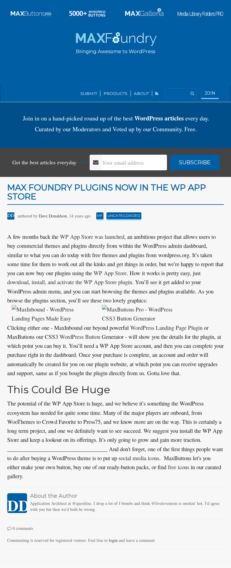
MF (100, 215)
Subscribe (195, 162)
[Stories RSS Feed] (157, 93)
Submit (88, 93)
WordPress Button (80, 336)
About (141, 93)
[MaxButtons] (31, 12)
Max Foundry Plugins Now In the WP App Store (106, 192)
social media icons (139, 458)
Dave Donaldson (53, 216)
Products (115, 93)
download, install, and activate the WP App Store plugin (69, 282)
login (113, 540)
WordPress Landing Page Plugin (166, 327)
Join (210, 93)
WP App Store (110, 273)
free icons (178, 467)
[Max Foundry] (115, 37)
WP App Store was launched (92, 236)
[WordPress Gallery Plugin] (144, 12)
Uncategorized (123, 215)
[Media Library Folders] (200, 12)
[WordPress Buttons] (87, 12)
